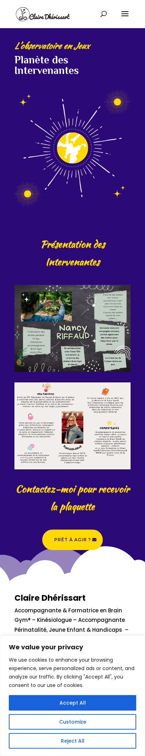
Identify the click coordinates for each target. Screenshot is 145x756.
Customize (72, 721)
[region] (72, 696)
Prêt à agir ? (72, 539)
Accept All (72, 702)
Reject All (72, 740)
